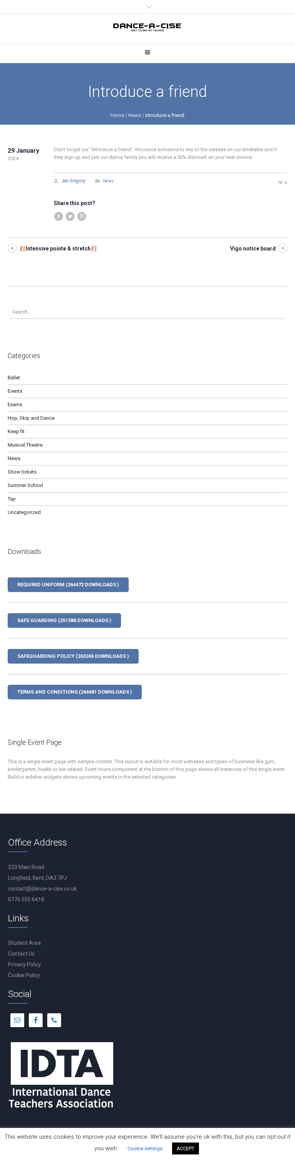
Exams (15, 404)
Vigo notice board (253, 248)
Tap (12, 499)
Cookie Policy (24, 975)
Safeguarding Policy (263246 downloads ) (73, 656)
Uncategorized (24, 512)
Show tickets (22, 472)
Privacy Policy (24, 964)
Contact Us (21, 954)
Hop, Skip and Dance (31, 418)
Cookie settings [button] (145, 1148)
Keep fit (16, 431)
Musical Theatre (25, 445)
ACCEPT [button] (185, 1148)
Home (117, 115)
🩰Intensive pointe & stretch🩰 (58, 248)
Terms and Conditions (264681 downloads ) (74, 692)
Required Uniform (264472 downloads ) (68, 584)
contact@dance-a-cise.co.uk (42, 889)
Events (15, 391)
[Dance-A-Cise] (147, 28)
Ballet (14, 377)
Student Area (24, 943)
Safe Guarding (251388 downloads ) (64, 620)
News (134, 115)
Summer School (25, 485)
